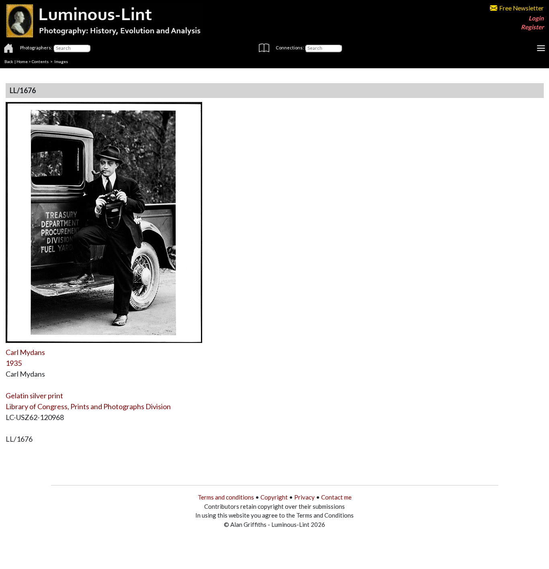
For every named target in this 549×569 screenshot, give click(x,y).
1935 (14, 363)
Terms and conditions (226, 497)
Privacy (304, 497)
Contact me (336, 497)
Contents (40, 61)
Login (536, 18)
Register (532, 27)
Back (8, 61)
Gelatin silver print (34, 395)
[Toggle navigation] (541, 48)
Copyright (274, 497)
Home (22, 61)
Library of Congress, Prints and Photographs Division (88, 406)
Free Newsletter (521, 8)
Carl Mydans (25, 352)
